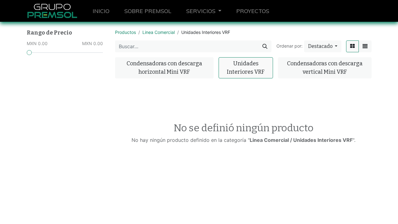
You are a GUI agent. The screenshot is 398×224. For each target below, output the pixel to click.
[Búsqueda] (264, 46)
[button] (322, 46)
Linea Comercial (158, 32)
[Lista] (365, 46)
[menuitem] (101, 11)
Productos (125, 32)
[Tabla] (352, 46)
